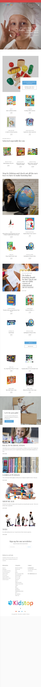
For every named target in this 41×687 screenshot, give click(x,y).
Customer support (5, 579)
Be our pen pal (9, 421)
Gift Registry (4, 569)
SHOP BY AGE (17, 569)
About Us (30, 342)
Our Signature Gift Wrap (6, 570)
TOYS (16, 570)
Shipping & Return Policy (6, 578)
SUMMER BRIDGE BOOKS (19, 591)
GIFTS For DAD (17, 578)
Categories (17, 565)
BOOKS (16, 572)
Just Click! (24, 290)
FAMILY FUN (17, 595)
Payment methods (5, 576)
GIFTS (16, 592)
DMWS (25, 614)
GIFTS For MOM (17, 576)
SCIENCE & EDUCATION (19, 583)
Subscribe (29, 546)
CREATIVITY (17, 579)
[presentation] (2, 151)
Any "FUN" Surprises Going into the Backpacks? (29, 83)
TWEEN (16, 585)
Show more (4, 453)
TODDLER (16, 588)
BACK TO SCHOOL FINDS (19, 573)
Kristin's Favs (30, 346)
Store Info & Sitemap (5, 572)
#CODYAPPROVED (18, 575)
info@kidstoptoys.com (33, 573)
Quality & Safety (5, 573)
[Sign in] (33, 5)
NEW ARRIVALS (17, 594)
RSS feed (27, 614)
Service (31, 4)
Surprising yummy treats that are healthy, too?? (29, 88)
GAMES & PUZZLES (18, 582)
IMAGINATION (17, 589)
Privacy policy (4, 575)
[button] (3, 4)
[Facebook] (20, 608)
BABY (16, 586)
